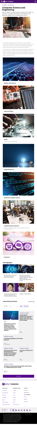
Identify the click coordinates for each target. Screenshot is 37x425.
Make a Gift (5, 410)
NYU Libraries (4, 390)
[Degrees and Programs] (18, 69)
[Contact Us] (18, 243)
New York (25, 396)
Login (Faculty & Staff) (6, 404)
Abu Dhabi (25, 401)
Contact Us (26, 390)
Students (14, 390)
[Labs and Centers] (18, 97)
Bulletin (3, 399)
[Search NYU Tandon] (35, 1)
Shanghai (25, 399)
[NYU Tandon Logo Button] (18, 385)
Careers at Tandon (16, 404)
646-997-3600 (26, 392)
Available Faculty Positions (25, 293)
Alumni (14, 397)
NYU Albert (4, 395)
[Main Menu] (1, 1)
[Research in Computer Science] (18, 184)
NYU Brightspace (5, 392)
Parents (14, 399)
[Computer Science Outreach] (18, 212)
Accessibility (4, 397)
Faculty (14, 392)
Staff (14, 395)
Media (14, 402)
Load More (18, 376)
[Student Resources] (18, 155)
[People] (18, 125)
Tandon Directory (5, 402)
